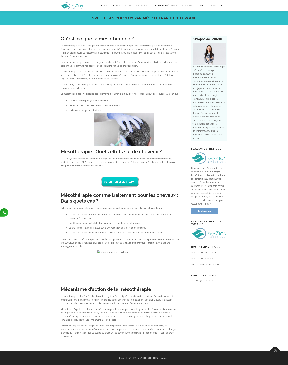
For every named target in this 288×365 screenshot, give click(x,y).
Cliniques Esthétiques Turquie (205, 264)
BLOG (224, 5)
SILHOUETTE (143, 5)
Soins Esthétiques (166, 5)
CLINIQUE (187, 5)
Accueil (102, 5)
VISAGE (116, 5)
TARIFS (201, 5)
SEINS (128, 5)
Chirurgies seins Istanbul (202, 258)
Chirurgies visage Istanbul (203, 252)
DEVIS (213, 5)
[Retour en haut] (275, 351)
